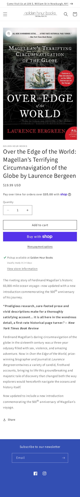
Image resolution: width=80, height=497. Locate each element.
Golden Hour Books (33, 493)
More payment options (40, 246)
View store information (22, 268)
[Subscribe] (63, 458)
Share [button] (11, 419)
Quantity (8, 202)
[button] (5, 14)
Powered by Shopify (54, 493)
